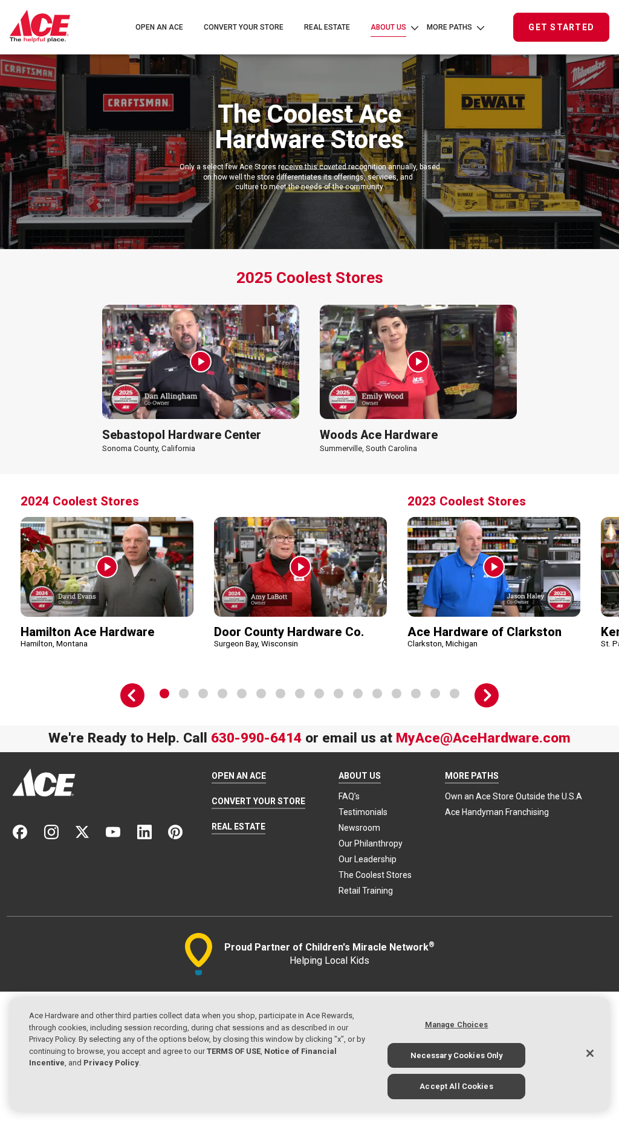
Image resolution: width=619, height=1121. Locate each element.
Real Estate (327, 27)
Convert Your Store (244, 27)
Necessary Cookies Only (456, 1055)
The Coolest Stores (375, 875)
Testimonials (363, 812)
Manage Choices (456, 1024)
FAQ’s (349, 796)
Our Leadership (368, 859)
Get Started (561, 27)
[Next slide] (487, 695)
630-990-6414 (256, 738)
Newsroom (359, 828)
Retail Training (366, 890)
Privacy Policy (111, 1062)
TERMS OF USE (234, 1051)
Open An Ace (159, 27)
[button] (200, 362)
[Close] (590, 1053)
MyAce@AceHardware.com (483, 738)
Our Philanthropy (371, 843)
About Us (388, 27)
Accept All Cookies (456, 1086)
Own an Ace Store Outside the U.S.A (513, 796)
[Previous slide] (132, 695)
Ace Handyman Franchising (497, 812)
